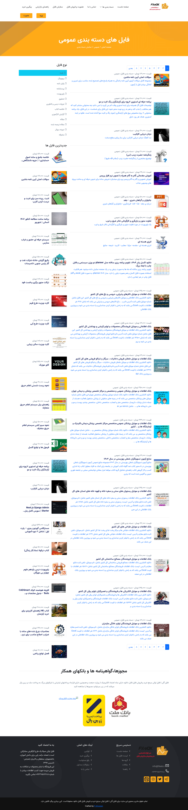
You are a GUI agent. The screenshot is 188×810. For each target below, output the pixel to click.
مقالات (125, 764)
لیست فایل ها (122, 755)
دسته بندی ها (108, 7)
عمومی (96, 47)
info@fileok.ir (158, 766)
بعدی (131, 68)
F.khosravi (98, 806)
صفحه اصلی (106, 47)
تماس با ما (91, 7)
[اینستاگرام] (153, 779)
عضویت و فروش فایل (75, 7)
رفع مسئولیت (84, 760)
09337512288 (158, 772)
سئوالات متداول (83, 764)
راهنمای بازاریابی (42, 7)
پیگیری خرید (27, 7)
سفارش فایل (58, 7)
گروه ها (125, 760)
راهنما (125, 769)
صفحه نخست (123, 7)
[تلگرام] (166, 779)
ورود (41, 15)
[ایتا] (146, 779)
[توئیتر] (160, 779)
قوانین (86, 751)
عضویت (26, 15)
